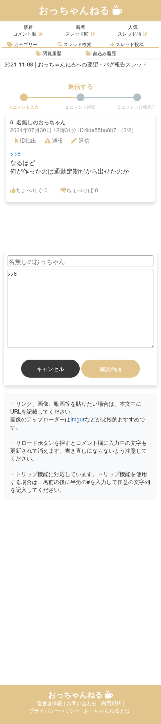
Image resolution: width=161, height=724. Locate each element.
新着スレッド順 (77, 30)
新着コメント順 (24, 30)
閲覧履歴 (51, 53)
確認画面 (111, 369)
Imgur (77, 419)
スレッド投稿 (129, 44)
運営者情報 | (51, 703)
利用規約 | (112, 703)
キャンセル (50, 369)
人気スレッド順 (129, 30)
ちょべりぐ (32, 190)
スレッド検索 (76, 44)
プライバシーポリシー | (56, 710)
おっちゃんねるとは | (108, 710)
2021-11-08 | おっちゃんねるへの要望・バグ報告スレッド (75, 64)
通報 (57, 140)
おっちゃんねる (76, 10)
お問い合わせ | (83, 703)
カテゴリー (25, 44)
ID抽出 (28, 140)
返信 (84, 140)
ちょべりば (82, 190)
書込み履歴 (103, 53)
